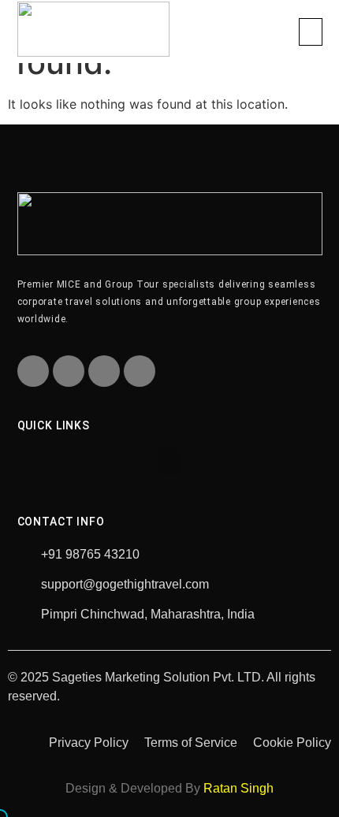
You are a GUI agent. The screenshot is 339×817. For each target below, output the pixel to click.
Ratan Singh (238, 788)
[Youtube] (104, 371)
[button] (310, 32)
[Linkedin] (139, 371)
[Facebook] (33, 371)
